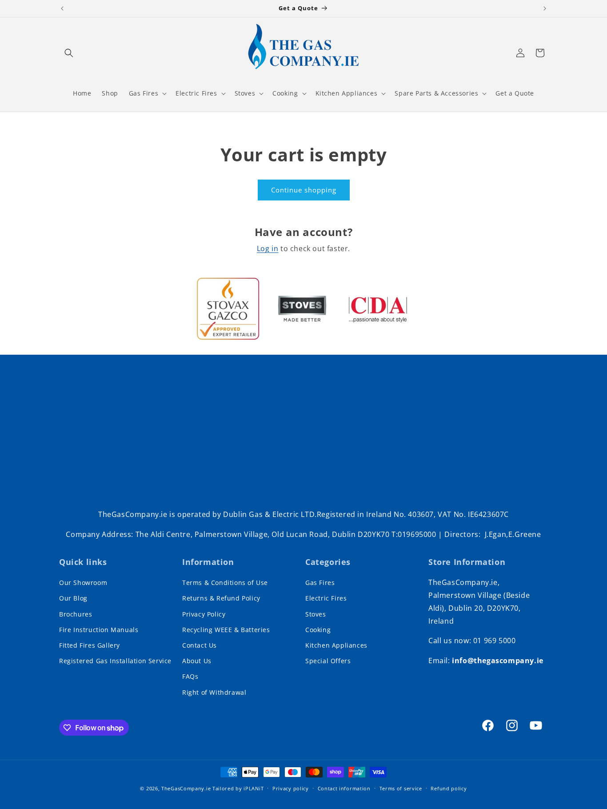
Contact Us (199, 645)
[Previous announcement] (62, 8)
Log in (268, 248)
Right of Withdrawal (214, 692)
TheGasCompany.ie (186, 788)
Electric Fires (326, 598)
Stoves (315, 614)
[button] (69, 53)
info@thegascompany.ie (497, 660)
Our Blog (73, 598)
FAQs (190, 676)
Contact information (344, 788)
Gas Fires (320, 582)
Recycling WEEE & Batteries (226, 629)
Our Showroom (83, 582)
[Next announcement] (545, 8)
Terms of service (400, 788)
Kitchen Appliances (336, 645)
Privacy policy (290, 788)
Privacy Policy (203, 614)
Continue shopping (303, 189)
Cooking (318, 629)
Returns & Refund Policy (221, 598)
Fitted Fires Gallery (89, 645)
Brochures (75, 614)
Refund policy (449, 788)
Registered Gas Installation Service (115, 661)
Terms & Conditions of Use (225, 582)
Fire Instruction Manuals (98, 629)
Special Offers (328, 661)
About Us (197, 661)
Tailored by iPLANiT (238, 788)
